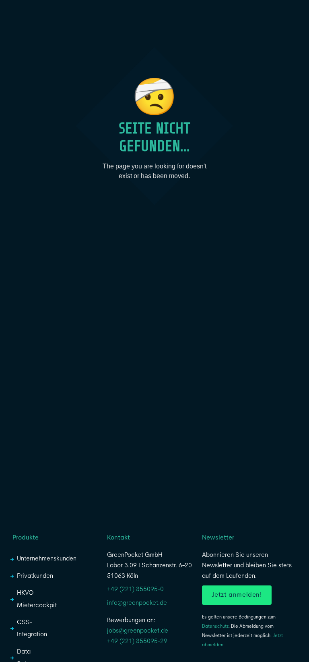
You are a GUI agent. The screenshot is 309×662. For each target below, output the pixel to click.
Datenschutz (215, 626)
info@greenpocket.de (137, 603)
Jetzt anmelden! (237, 595)
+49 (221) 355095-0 (135, 589)
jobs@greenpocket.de (137, 631)
